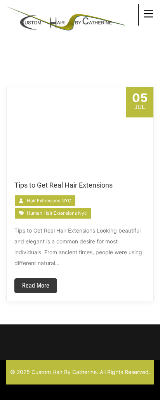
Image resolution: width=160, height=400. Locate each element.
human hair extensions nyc (57, 213)
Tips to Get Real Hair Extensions (63, 185)
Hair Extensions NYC (49, 200)
